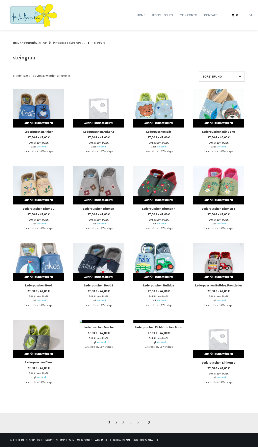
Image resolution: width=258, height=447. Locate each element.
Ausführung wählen (38, 123)
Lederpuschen (162, 15)
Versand (41, 146)
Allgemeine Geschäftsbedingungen (34, 440)
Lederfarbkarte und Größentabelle (135, 440)
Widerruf (101, 440)
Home (141, 15)
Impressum (67, 440)
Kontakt (211, 15)
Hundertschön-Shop (30, 43)
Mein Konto (188, 15)
